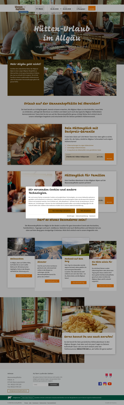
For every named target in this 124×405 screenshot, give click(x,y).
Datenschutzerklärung (82, 216)
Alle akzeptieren (86, 211)
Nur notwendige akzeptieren (62, 211)
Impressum (92, 216)
